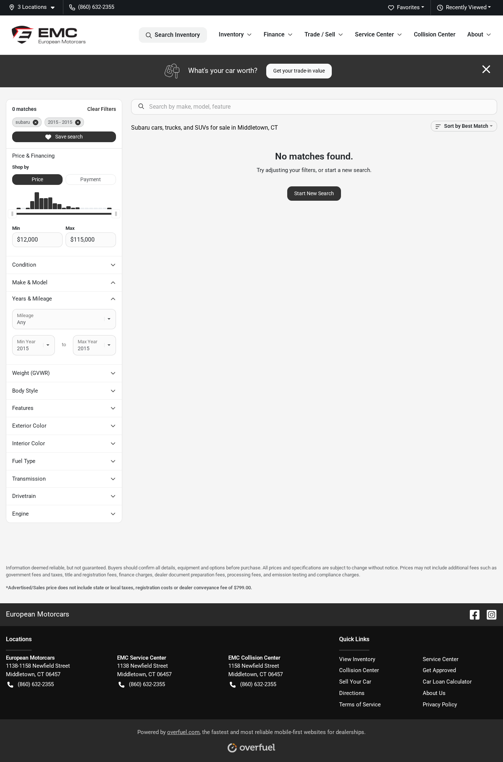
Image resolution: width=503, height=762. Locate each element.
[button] (34, 7)
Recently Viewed (466, 7)
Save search (68, 137)
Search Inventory (177, 34)
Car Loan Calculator (447, 681)
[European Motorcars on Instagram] (488, 614)
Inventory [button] (231, 34)
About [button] (475, 34)
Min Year (26, 341)
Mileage (25, 315)
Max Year (87, 341)
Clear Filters (101, 109)
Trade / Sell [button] (320, 34)
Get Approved (439, 670)
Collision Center (434, 34)
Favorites (408, 7)
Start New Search (314, 193)
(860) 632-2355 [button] (96, 7)
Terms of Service (360, 704)
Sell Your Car (355, 681)
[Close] (486, 69)
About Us (434, 693)
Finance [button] (274, 34)
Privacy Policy (440, 704)
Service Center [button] (374, 34)
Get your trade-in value (299, 71)
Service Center (440, 659)
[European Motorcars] (48, 35)
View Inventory (357, 659)
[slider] (12, 213)
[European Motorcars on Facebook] (471, 614)
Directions (352, 693)
